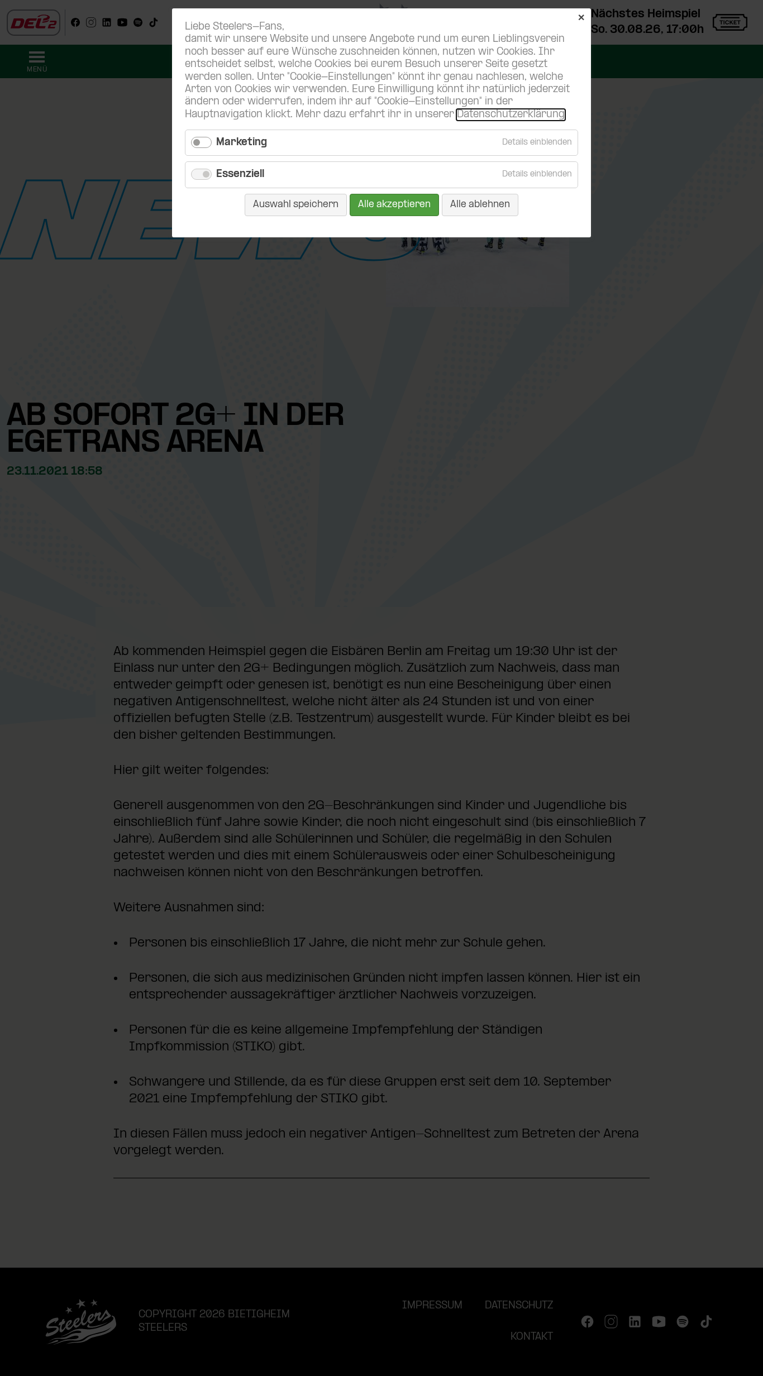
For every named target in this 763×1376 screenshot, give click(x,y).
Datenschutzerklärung (511, 114)
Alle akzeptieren (394, 204)
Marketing (241, 142)
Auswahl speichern (295, 204)
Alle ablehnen (480, 204)
